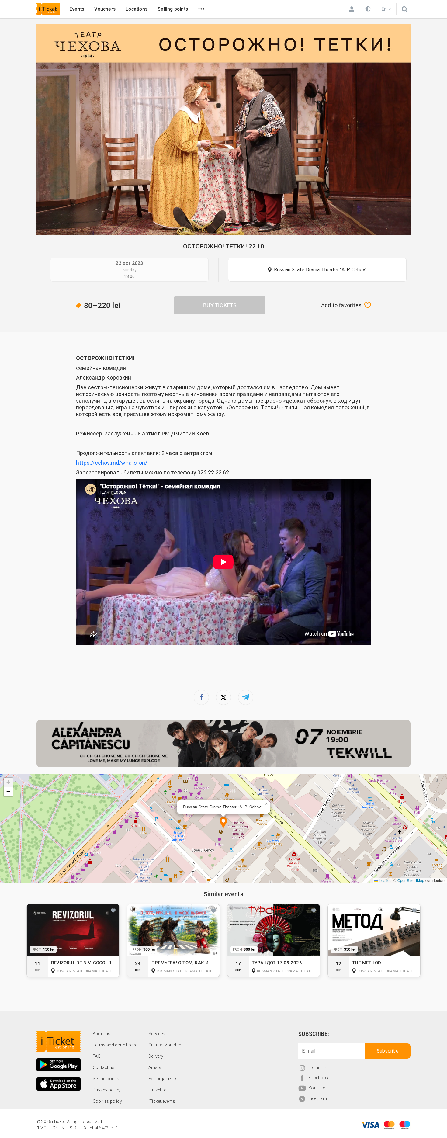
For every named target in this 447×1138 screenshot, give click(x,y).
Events (76, 9)
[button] (223, 823)
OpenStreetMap (410, 880)
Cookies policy (107, 1101)
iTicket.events (161, 1101)
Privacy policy (106, 1090)
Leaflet (384, 880)
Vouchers (105, 9)
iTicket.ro (157, 1090)
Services (156, 1033)
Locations (136, 9)
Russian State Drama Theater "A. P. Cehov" (320, 269)
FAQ (97, 1056)
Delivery (156, 1056)
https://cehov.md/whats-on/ (111, 463)
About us (102, 1033)
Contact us (103, 1067)
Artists (154, 1067)
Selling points (173, 9)
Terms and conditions (114, 1045)
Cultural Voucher (164, 1045)
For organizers (163, 1078)
